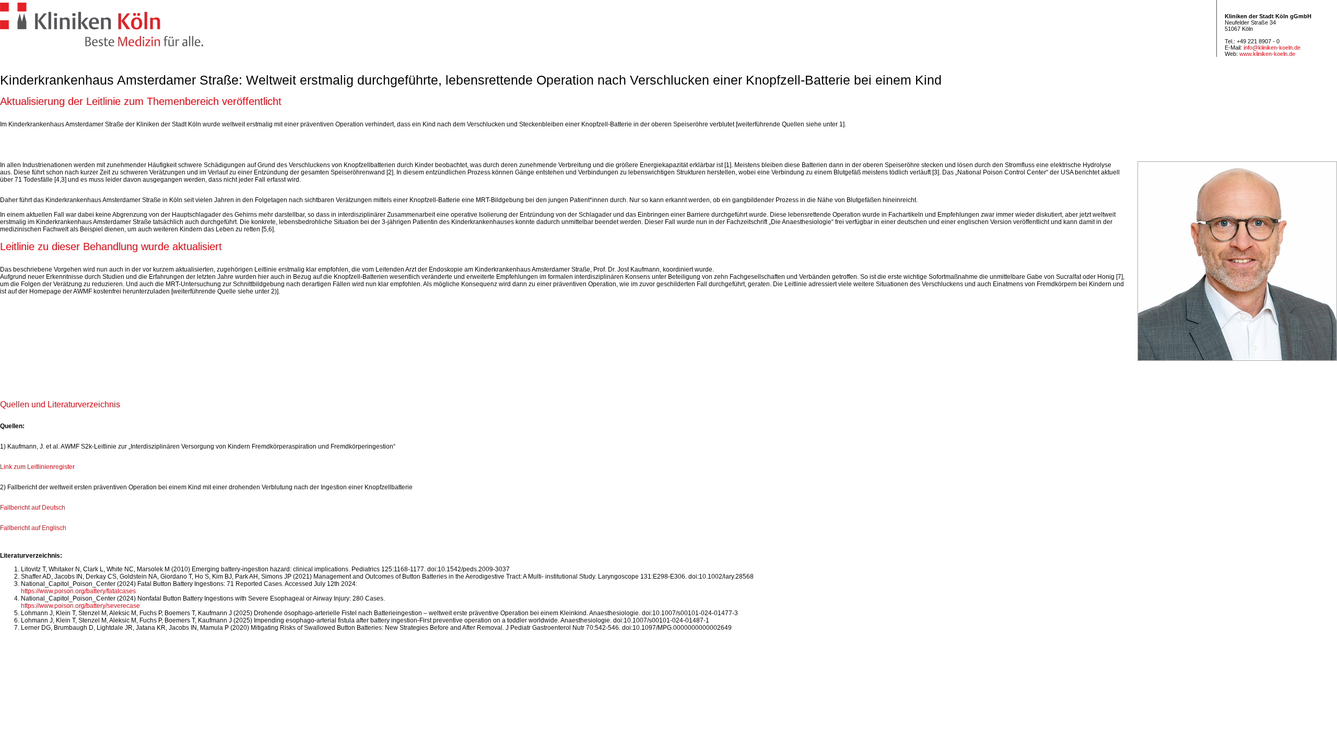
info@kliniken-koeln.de (1272, 47)
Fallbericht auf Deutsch (32, 507)
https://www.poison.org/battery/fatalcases (78, 591)
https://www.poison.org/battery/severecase (80, 605)
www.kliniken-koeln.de (1267, 54)
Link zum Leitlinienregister (37, 467)
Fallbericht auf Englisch (33, 528)
